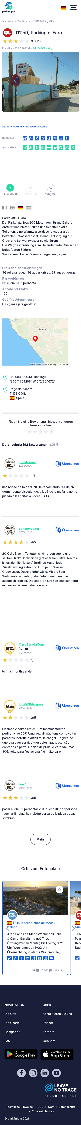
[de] (63, 7)
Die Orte (22, 21)
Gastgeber (12, 1032)
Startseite (7, 21)
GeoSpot (49, 1041)
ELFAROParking (44, 48)
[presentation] (7, 82)
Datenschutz (67, 1106)
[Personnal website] (20, 649)
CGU (40, 1106)
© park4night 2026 (17, 1118)
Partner (48, 1023)
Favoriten (30, 193)
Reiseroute (10, 193)
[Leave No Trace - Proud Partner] (61, 1090)
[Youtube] (26, 649)
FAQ (8, 1041)
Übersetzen (70, 463)
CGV (51, 1106)
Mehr (40, 839)
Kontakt (51, 193)
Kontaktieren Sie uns (57, 1014)
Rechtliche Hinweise (19, 1106)
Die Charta (12, 1023)
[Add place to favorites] (59, 889)
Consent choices (43, 1111)
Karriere (48, 1032)
